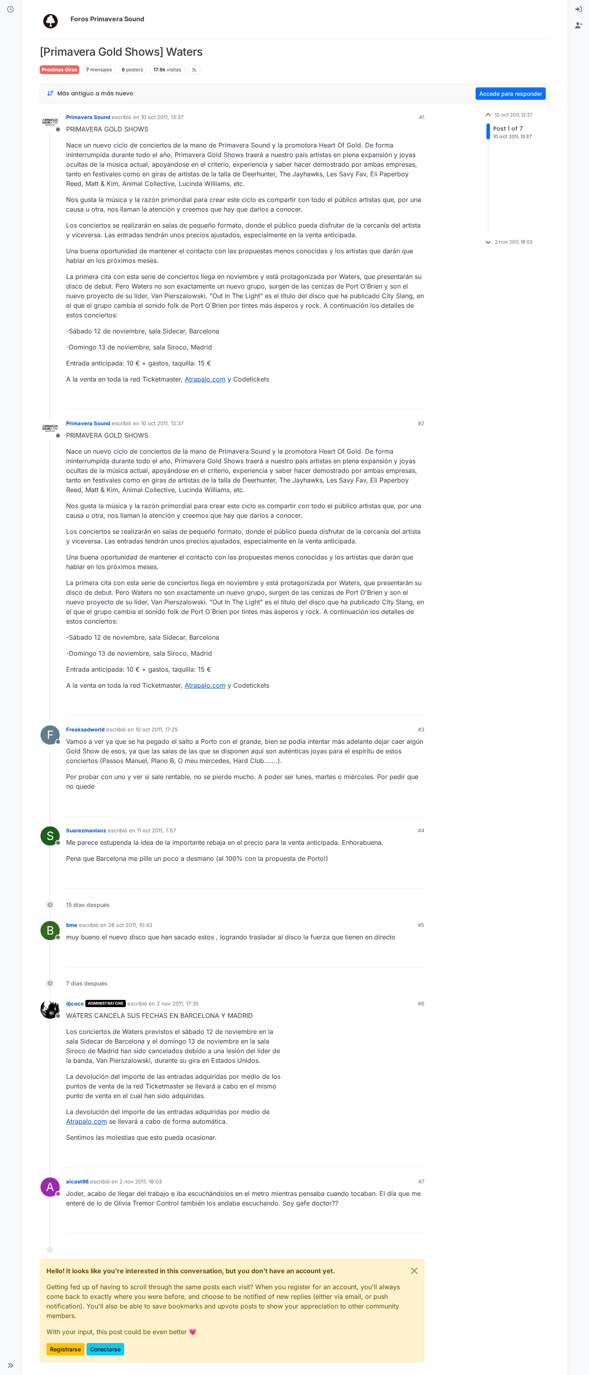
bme (71, 925)
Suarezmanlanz (86, 830)
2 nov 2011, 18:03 (140, 1181)
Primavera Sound (88, 117)
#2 (421, 423)
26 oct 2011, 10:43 (130, 925)
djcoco (75, 1003)
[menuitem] (578, 9)
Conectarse (105, 1349)
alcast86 (77, 1181)
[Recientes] (10, 9)
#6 (421, 1003)
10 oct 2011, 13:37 (162, 117)
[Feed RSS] (194, 69)
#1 (421, 117)
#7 (421, 1181)
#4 (421, 830)
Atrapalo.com (205, 379)
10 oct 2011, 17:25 (156, 729)
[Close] (414, 1271)
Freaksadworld (85, 729)
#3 (421, 729)
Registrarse (65, 1349)
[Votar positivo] (373, 400)
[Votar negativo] (401, 400)
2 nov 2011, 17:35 (178, 1003)
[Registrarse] (578, 25)
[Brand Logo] (53, 19)
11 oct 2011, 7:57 (156, 830)
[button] (10, 1365)
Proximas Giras (59, 70)
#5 (421, 925)
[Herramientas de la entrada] (417, 400)
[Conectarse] (578, 9)
